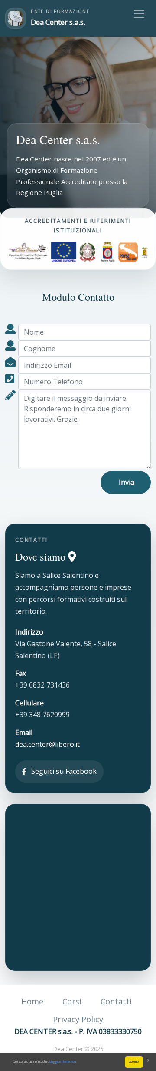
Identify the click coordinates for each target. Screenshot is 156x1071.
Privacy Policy (78, 1019)
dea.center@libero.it (47, 744)
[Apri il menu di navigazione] (139, 14)
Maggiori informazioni (62, 1062)
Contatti (116, 1001)
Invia (125, 482)
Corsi (71, 1001)
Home (32, 1001)
